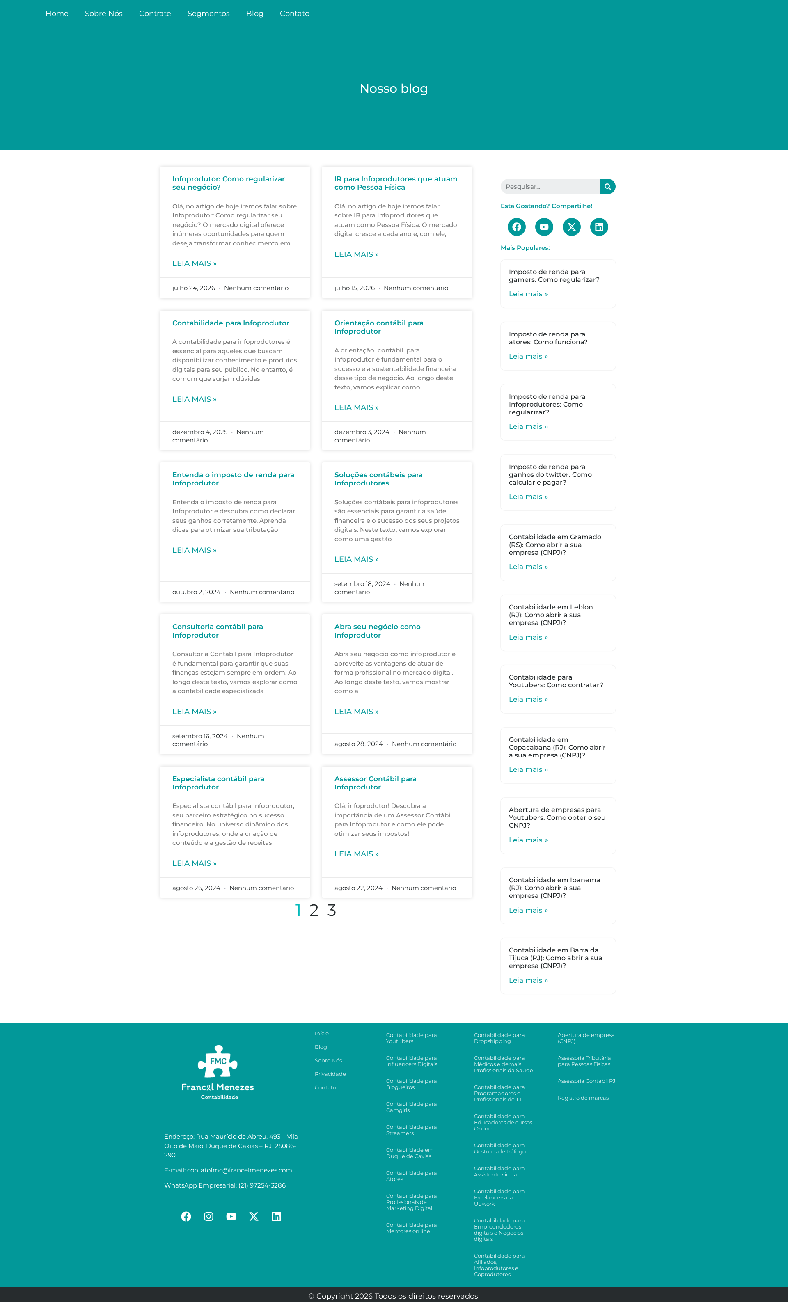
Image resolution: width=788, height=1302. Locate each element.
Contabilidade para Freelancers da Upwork (499, 1197)
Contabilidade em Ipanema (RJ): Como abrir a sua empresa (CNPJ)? (554, 887)
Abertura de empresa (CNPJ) (586, 1038)
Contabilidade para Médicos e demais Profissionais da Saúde (503, 1064)
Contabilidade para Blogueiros (411, 1084)
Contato (317, 13)
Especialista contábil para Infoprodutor (218, 783)
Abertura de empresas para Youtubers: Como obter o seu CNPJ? (557, 817)
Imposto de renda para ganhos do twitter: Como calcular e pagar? (550, 474)
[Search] (608, 186)
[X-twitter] (572, 227)
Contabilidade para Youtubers (411, 1038)
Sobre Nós (104, 13)
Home (57, 13)
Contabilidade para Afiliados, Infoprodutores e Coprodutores (499, 1264)
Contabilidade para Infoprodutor (230, 323)
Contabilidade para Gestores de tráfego (500, 1148)
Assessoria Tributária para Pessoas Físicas (584, 1061)
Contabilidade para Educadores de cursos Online (503, 1122)
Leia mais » (194, 263)
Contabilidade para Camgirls (411, 1107)
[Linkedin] (599, 227)
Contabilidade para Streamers (411, 1130)
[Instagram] (209, 1216)
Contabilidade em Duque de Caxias (410, 1152)
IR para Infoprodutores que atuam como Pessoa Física (396, 183)
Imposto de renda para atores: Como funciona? (548, 338)
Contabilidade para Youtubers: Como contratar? (556, 681)
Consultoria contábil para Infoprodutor (217, 630)
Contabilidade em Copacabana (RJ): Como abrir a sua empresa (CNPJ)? (557, 747)
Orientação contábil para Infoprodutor (379, 327)
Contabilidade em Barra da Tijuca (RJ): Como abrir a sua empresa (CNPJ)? (555, 958)
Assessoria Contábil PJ (586, 1081)
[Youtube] (544, 227)
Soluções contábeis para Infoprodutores (378, 479)
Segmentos (220, 13)
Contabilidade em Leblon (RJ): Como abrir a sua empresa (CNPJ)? (551, 615)
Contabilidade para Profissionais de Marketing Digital (411, 1201)
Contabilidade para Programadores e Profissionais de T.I (499, 1093)
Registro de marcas (583, 1097)
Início (322, 1033)
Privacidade (330, 1074)
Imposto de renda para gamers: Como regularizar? (554, 276)
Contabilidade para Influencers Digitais (411, 1061)
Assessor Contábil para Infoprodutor (375, 783)
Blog (277, 13)
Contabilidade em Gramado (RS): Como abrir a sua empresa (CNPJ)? (555, 544)
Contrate (155, 13)
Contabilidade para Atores (411, 1175)
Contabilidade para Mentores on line (411, 1228)
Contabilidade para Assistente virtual (499, 1171)
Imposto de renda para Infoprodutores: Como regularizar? (547, 404)
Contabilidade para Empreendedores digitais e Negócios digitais (499, 1229)
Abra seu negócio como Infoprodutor (377, 630)
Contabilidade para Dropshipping (499, 1038)
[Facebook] (517, 227)
